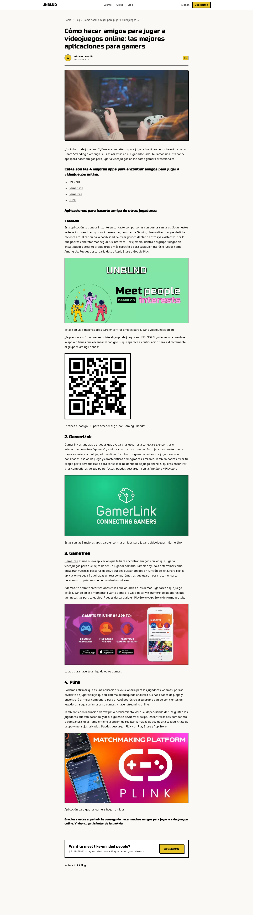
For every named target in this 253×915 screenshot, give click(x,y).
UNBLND (50, 5)
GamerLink (76, 188)
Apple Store (122, 251)
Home (68, 19)
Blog (130, 4)
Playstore (171, 468)
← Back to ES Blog (75, 865)
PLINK (72, 200)
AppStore (155, 597)
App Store (156, 468)
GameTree (75, 194)
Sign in (185, 4)
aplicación (78, 227)
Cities (119, 4)
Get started (201, 4)
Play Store (145, 726)
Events (108, 4)
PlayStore (140, 597)
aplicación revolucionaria (119, 690)
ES (185, 57)
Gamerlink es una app (79, 444)
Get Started (172, 849)
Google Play (140, 251)
